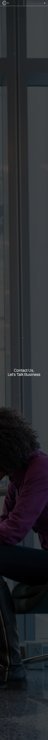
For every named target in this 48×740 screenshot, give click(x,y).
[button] (45, 3)
